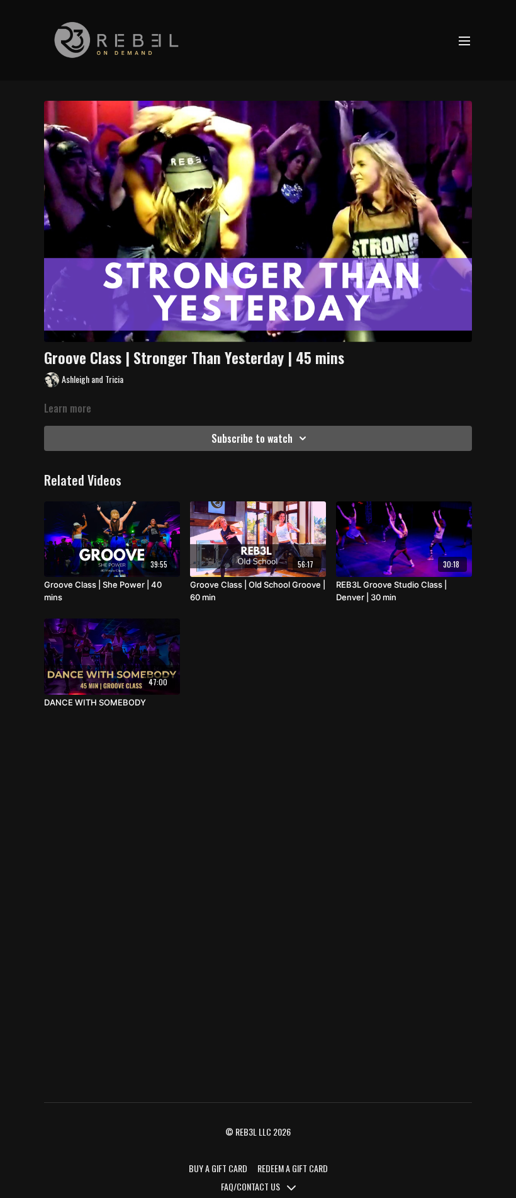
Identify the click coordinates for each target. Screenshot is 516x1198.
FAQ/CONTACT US (251, 1186)
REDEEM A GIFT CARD (292, 1168)
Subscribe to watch (252, 438)
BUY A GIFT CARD (218, 1168)
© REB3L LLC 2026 (258, 1131)
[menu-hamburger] (464, 40)
